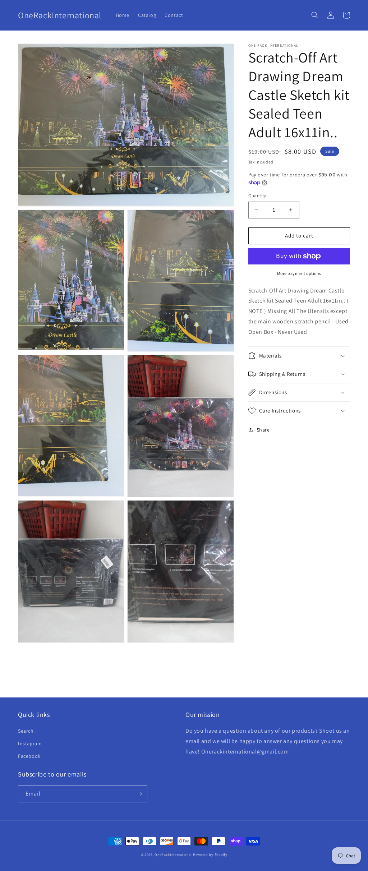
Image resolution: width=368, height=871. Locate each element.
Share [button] (263, 430)
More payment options (299, 273)
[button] (315, 15)
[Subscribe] (139, 793)
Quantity (257, 196)
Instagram (30, 743)
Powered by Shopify (210, 854)
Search (26, 731)
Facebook (29, 756)
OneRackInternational (173, 854)
